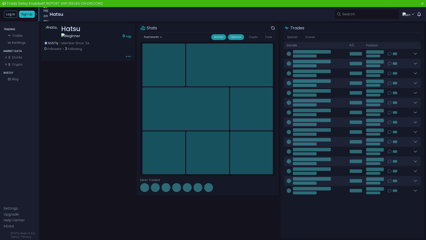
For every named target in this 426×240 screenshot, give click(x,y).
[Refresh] (273, 28)
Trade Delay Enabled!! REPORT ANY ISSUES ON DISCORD (55, 3)
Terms (15, 237)
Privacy (26, 237)
